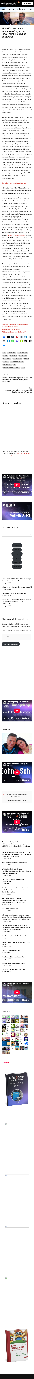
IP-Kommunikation (17, 361)
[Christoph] (4, 1043)
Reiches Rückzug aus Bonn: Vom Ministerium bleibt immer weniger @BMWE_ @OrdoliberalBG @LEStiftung (16, 844)
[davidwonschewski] (4, 1030)
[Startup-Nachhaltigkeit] (26, 1043)
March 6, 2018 (21, 800)
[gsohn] (17, 1043)
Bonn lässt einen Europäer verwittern (14, 863)
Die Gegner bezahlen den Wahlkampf (14, 593)
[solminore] (17, 1030)
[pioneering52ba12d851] (13, 1030)
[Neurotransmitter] (17, 1017)
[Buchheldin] (8, 1039)
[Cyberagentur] (22, 1043)
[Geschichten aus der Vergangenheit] (26, 1021)
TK (14, 364)
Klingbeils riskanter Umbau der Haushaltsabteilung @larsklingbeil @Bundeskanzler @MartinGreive (14, 900)
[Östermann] (22, 1034)
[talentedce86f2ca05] (22, 1030)
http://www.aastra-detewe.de (16, 235)
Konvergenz (7, 364)
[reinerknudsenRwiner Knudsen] (22, 1017)
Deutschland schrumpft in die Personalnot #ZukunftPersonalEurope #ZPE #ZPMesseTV (16, 602)
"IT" (4, 352)
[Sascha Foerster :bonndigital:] (13, 1039)
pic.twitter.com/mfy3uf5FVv (15, 796)
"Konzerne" (12, 352)
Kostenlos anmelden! (11, 644)
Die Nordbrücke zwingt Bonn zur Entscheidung (13, 880)
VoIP (23, 367)
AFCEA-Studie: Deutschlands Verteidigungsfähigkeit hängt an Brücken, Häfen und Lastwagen (16, 871)
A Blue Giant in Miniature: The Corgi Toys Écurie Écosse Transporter (16, 580)
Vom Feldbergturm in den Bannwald (14, 936)
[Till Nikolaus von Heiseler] (4, 1039)
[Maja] (8, 1017)
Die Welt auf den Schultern (11, 950)
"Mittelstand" (23, 352)
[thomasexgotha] (13, 1021)
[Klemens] (26, 1034)
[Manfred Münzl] (13, 1048)
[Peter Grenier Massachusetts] (8, 1052)
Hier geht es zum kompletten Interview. (14, 183)
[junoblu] (17, 1021)
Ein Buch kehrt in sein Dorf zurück (14, 963)
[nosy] (8, 1034)
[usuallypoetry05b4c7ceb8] (17, 1034)
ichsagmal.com (17, 9)
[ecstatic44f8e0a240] (8, 1043)
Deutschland (17, 358)
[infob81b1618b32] (26, 1048)
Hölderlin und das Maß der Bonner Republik (17, 587)
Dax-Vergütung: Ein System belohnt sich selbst (16, 943)
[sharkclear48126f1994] (13, 1025)
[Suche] (29, 9)
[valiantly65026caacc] (13, 1017)
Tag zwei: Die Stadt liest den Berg (13, 969)
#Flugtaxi (10, 794)
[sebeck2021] (17, 1048)
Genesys (5, 361)
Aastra (5, 355)
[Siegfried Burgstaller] (26, 1025)
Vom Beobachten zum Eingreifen (13, 957)
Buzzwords (7, 358)
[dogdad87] (13, 1043)
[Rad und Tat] (26, 1030)
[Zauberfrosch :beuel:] (13, 1034)
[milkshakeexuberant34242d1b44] (8, 1048)
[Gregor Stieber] (4, 1052)
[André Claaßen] (26, 1039)
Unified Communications (11, 367)
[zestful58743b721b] (22, 1025)
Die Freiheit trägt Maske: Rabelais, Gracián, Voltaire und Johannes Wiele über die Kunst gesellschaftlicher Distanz (17, 854)
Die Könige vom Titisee (10, 909)
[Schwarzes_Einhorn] (26, 1017)
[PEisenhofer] (4, 1034)
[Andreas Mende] (17, 1039)
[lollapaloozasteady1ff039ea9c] (4, 1017)
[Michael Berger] (22, 1048)
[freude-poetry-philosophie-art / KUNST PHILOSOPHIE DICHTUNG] (4, 1025)
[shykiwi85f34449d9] (4, 1021)
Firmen (26, 358)
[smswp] (8, 1021)
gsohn (23, 43)
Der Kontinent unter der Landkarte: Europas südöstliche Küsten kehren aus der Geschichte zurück (17, 890)
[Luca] (8, 1030)
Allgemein (13, 355)
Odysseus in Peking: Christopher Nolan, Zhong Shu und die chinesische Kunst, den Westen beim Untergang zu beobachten (16, 917)
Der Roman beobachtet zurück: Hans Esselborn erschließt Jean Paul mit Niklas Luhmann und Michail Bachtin (16, 927)
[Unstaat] (22, 1038)
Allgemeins (23, 355)
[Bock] (17, 1025)
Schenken (27, 3)
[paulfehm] (4, 1048)
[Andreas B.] (8, 1025)
